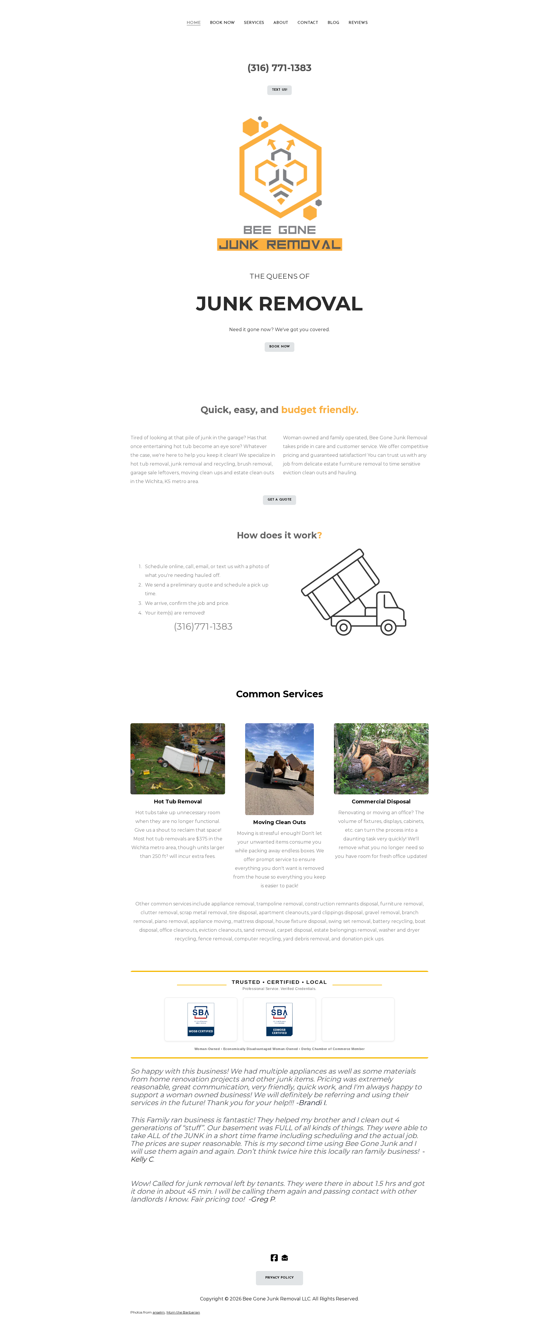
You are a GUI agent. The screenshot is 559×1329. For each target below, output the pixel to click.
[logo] (279, 10)
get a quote (280, 499)
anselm (159, 1312)
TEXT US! (279, 90)
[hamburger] (104, 9)
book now (279, 346)
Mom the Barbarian (183, 1312)
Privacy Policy (279, 1277)
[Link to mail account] (284, 1258)
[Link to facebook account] (274, 1258)
